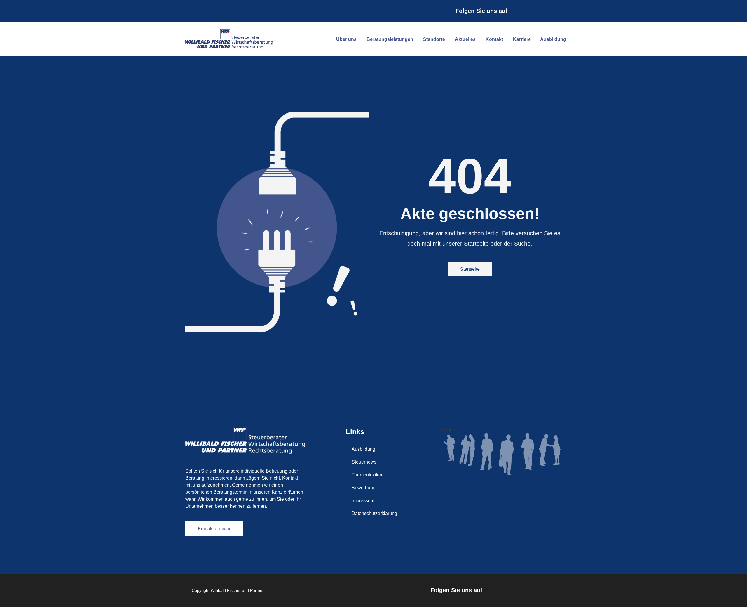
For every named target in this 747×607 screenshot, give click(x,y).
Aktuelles (465, 39)
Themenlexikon (368, 474)
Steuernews (364, 461)
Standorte (434, 39)
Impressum (363, 500)
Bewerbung (364, 487)
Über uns (346, 39)
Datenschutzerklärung (374, 513)
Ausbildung (553, 39)
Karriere (522, 39)
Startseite (470, 269)
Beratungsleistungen (389, 39)
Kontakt (494, 39)
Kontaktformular (214, 528)
